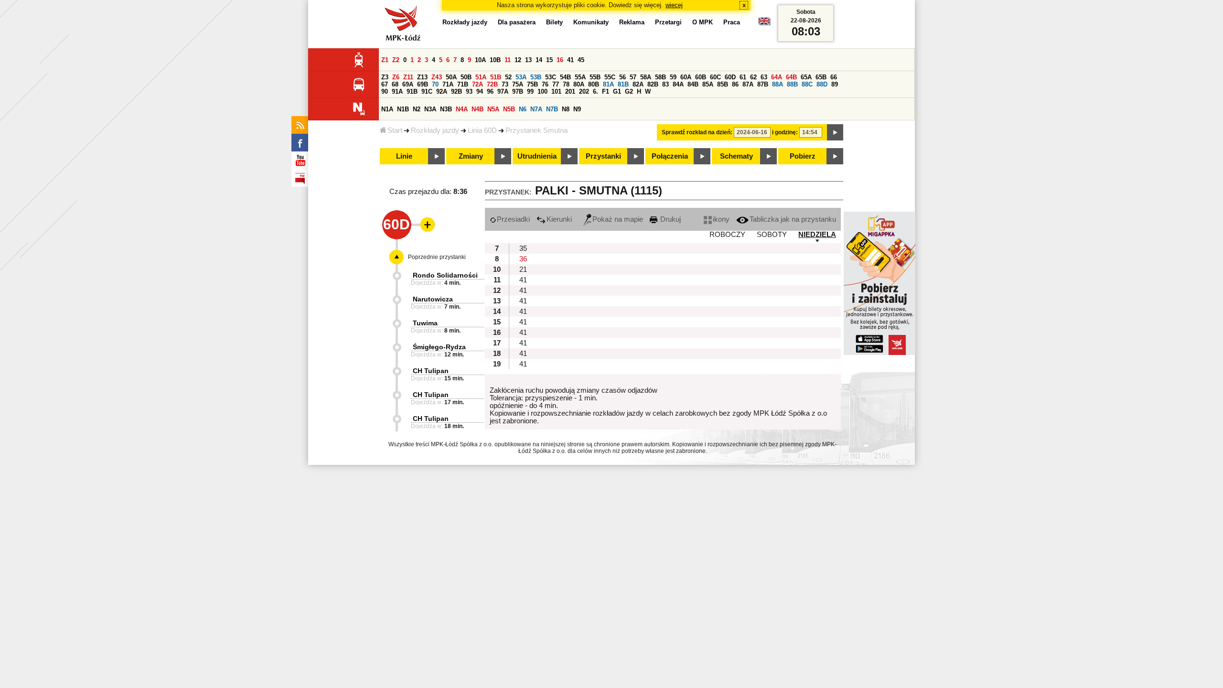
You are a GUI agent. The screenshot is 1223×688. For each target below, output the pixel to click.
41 (570, 60)
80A (578, 84)
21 (523, 269)
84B (692, 84)
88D (821, 84)
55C (609, 77)
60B (700, 77)
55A (580, 77)
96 (490, 91)
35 (523, 248)
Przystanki (603, 156)
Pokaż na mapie (617, 219)
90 (384, 91)
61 (743, 77)
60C (715, 77)
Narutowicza (433, 299)
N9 (577, 109)
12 (518, 60)
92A (441, 91)
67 (384, 84)
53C (550, 77)
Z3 (384, 77)
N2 (416, 109)
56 (622, 77)
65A (806, 77)
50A (451, 77)
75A (517, 84)
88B (792, 84)
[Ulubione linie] (424, 224)
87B (762, 84)
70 (435, 84)
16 (560, 60)
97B (517, 91)
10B (495, 60)
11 (507, 60)
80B (593, 84)
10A (480, 60)
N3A (430, 109)
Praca (731, 22)
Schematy (736, 156)
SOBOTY (772, 234)
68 (395, 84)
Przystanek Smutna (536, 130)
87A (747, 84)
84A (678, 84)
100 (542, 91)
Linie (404, 156)
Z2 (395, 60)
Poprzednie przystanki (437, 257)
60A (685, 77)
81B (623, 84)
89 (834, 84)
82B (652, 84)
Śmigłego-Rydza (439, 347)
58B (660, 77)
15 (549, 60)
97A (502, 91)
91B (412, 91)
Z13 (422, 77)
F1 (605, 91)
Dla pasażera (517, 22)
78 (566, 84)
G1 (617, 91)
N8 (565, 109)
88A (777, 84)
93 (469, 91)
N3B (446, 109)
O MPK (702, 22)
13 (528, 60)
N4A (462, 109)
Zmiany (471, 156)
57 (633, 77)
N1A (387, 109)
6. (595, 91)
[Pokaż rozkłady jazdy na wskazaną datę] (835, 132)
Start (394, 130)
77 (555, 84)
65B (820, 77)
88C (807, 84)
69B (422, 84)
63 (764, 77)
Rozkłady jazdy (435, 130)
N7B (552, 109)
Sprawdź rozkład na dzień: (697, 132)
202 (584, 91)
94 (479, 91)
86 (735, 84)
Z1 (384, 60)
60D (730, 77)
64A (776, 77)
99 (530, 91)
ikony (721, 219)
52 (508, 77)
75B (532, 84)
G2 (629, 91)
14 (539, 60)
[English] (764, 23)
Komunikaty (591, 22)
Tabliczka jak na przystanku (793, 219)
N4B (477, 109)
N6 (522, 109)
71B (462, 84)
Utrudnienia (537, 156)
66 (833, 77)
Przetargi (668, 22)
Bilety (554, 22)
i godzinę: (785, 132)
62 (753, 77)
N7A (536, 109)
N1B (403, 109)
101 (556, 91)
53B (535, 77)
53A (520, 77)
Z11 (408, 77)
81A (608, 84)
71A (447, 84)
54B (565, 77)
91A (397, 91)
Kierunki (559, 219)
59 (673, 77)
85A (707, 84)
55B (595, 77)
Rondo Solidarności (445, 275)
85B (722, 84)
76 (545, 84)
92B (456, 91)
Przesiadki (513, 219)
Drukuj (669, 219)
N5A (493, 109)
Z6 (395, 77)
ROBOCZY (727, 234)
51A (480, 77)
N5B (509, 109)
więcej (674, 5)
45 (581, 60)
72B (492, 84)
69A (407, 84)
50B (466, 77)
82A (638, 84)
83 (665, 84)
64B (791, 77)
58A (645, 77)
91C (426, 91)
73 (505, 84)
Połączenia (670, 156)
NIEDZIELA (817, 234)
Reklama (631, 22)
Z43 (436, 77)
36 (523, 259)
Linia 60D (482, 130)
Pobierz (802, 156)
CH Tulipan (431, 371)
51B (495, 77)
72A (477, 84)
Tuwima (425, 323)
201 (570, 91)
